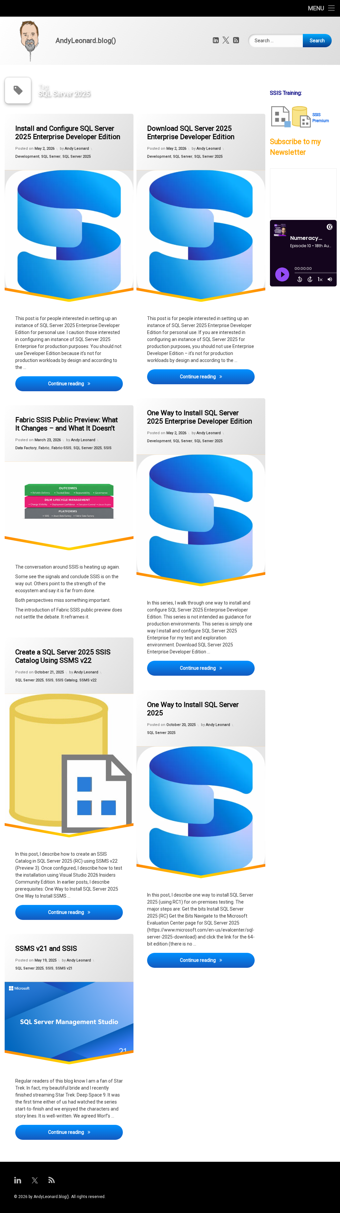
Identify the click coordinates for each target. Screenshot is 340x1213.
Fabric (44, 448)
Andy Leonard (77, 148)
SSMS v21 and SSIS (46, 949)
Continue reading (85, 383)
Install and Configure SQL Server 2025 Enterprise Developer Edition (67, 132)
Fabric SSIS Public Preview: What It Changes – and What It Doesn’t (66, 424)
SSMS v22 (87, 680)
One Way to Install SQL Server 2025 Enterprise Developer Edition (199, 417)
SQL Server (50, 156)
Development (27, 156)
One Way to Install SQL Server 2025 (193, 709)
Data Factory (26, 448)
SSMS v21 (63, 968)
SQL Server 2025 (76, 156)
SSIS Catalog (66, 680)
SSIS (108, 448)
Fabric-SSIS (61, 448)
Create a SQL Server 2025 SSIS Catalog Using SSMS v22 (63, 656)
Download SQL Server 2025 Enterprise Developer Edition (190, 132)
